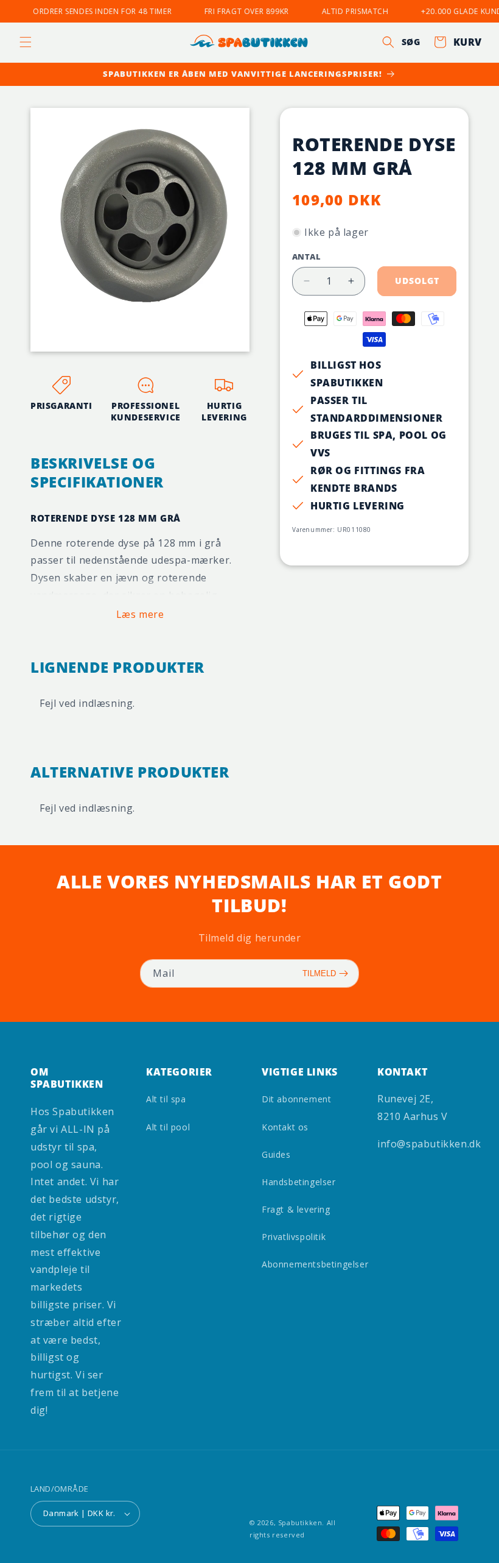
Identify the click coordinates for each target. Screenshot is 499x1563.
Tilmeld (319, 973)
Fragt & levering (296, 1209)
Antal (306, 256)
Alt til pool (168, 1127)
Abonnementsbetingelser (315, 1264)
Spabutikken (300, 1522)
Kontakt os (285, 1127)
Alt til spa (166, 1099)
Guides (276, 1154)
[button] (25, 42)
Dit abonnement (296, 1099)
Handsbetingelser (299, 1182)
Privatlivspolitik (294, 1236)
